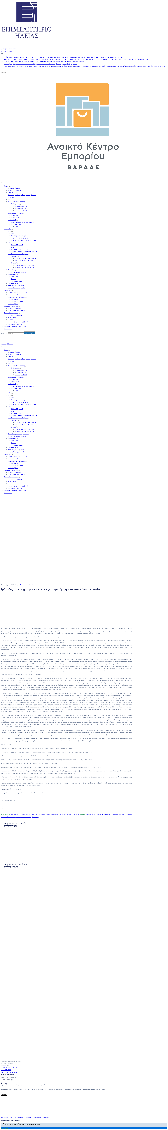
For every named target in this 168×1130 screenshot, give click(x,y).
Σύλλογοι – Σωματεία (11, 306)
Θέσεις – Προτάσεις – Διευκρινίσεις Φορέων (22, 195)
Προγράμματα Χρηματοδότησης (15, 326)
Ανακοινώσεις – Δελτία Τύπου (17, 292)
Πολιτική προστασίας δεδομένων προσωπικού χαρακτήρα (30, 1117)
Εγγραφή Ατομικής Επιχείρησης (25, 265)
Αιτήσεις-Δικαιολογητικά (19, 236)
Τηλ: (9, 1068)
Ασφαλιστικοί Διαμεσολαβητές (18, 254)
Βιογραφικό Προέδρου (15, 190)
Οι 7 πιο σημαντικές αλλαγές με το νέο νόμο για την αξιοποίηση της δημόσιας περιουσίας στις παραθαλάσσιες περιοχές (44, 61)
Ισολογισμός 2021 (20, 208)
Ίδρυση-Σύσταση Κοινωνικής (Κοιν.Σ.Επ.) (24, 252)
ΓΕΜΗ (9, 231)
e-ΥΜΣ (13, 247)
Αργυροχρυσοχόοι (17, 281)
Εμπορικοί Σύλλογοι (14, 308)
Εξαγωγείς (14, 277)
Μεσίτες (14, 279)
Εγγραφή (14, 263)
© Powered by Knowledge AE (10, 1121)
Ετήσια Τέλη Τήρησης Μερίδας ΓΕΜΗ (23, 240)
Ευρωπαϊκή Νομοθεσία (15, 324)
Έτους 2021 (15, 215)
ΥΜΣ (9, 242)
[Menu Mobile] (1, 182)
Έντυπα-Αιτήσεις (13, 283)
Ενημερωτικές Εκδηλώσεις (16, 295)
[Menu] (9, 186)
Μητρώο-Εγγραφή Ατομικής (17, 272)
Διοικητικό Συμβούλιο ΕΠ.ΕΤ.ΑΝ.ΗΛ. (22, 222)
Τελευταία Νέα (13, 193)
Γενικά (13, 233)
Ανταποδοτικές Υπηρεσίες (16, 288)
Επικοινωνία (8, 329)
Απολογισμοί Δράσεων (15, 213)
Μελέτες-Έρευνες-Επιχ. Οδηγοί (18, 322)
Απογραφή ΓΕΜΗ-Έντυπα (19, 238)
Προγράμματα (16, 224)
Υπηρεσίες (7, 229)
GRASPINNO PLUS (17, 301)
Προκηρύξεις (12, 317)
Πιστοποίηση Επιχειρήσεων (17, 286)
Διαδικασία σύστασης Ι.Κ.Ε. (20, 249)
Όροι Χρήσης (5, 1117)
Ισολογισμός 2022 (21, 211)
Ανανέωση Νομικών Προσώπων (25, 261)
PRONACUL (14, 299)
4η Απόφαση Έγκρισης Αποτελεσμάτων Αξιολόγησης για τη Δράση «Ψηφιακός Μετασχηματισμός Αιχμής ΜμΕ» (40, 64)
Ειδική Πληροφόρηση (11, 313)
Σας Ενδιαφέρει (13, 304)
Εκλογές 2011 (12, 197)
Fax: (6, 1070)
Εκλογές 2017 (12, 199)
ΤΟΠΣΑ (17, 227)
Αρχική (6, 186)
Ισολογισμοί (15, 204)
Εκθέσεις (10, 320)
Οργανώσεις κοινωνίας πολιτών (18, 270)
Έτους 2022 (15, 218)
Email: (9, 1072)
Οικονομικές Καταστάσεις (16, 202)
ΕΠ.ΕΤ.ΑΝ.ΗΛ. (12, 220)
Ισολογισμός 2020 (21, 206)
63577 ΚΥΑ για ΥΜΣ (17, 245)
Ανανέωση (14, 256)
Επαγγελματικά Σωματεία (16, 311)
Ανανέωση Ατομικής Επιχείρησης (25, 258)
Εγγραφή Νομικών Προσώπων (24, 267)
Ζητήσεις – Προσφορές (15, 315)
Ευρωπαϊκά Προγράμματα (16, 297)
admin (33, 585)
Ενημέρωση (8, 290)
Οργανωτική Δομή (14, 188)
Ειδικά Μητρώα (13, 274)
